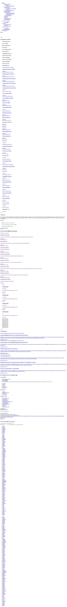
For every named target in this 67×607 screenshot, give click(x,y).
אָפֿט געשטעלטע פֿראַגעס (6, 29)
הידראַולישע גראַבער (7, 6)
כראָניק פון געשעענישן (7, 26)
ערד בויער (5, 17)
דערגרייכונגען (6, 25)
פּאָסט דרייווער (6, 5)
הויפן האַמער (6, 16)
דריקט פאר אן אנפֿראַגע (4, 413)
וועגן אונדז (3, 23)
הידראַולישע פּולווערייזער (8, 15)
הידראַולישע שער (7, 7)
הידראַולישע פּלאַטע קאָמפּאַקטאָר (9, 10)
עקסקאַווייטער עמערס (7, 18)
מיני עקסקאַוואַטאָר (7, 19)
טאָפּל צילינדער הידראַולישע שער (11, 8)
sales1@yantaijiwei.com (6, 379)
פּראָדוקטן (3, 3)
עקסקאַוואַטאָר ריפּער (7, 11)
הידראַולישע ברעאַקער (7, 4)
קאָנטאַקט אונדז (4, 30)
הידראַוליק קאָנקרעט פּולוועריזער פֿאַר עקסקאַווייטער (6, 416)
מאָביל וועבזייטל (2, 415)
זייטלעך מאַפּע (8, 415)
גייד (19, 415)
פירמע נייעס (6, 22)
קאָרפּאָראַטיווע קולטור (7, 24)
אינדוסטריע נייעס (7, 21)
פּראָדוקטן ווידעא (6, 28)
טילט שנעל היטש (8, 14)
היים (3, 2)
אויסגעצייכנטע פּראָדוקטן (14, 415)
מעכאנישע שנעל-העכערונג (10, 13)
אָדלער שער (8, 9)
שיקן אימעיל (2, 418)
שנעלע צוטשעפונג (7, 12)
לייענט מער (2, 220)
